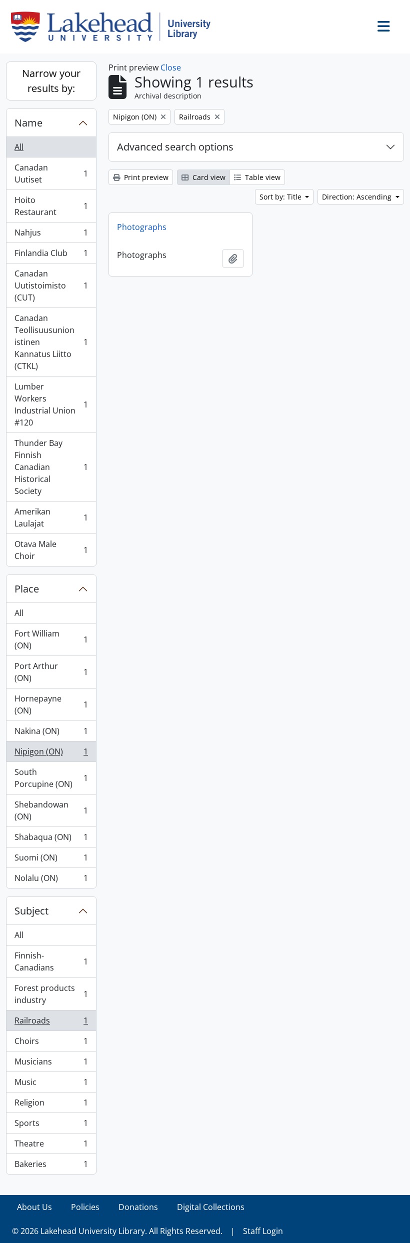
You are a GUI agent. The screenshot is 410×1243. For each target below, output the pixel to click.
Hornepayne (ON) (51, 704)
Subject (31, 911)
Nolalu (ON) (51, 880)
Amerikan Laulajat (51, 517)
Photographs (141, 227)
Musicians (51, 1064)
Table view (261, 177)
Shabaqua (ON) (51, 840)
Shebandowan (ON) (51, 810)
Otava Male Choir (51, 550)
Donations (138, 1207)
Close (170, 67)
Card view (208, 177)
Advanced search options (175, 147)
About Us (34, 1207)
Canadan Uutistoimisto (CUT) (51, 285)
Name (28, 123)
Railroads (51, 1023)
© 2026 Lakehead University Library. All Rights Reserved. (117, 1231)
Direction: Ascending (358, 197)
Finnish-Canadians (51, 961)
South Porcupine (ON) (51, 778)
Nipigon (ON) (51, 754)
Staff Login (263, 1231)
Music (51, 1084)
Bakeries (51, 1166)
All (19, 147)
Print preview (145, 177)
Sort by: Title (282, 197)
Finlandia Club (51, 256)
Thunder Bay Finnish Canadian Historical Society (51, 467)
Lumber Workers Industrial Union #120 (51, 404)
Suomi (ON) (51, 860)
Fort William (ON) (51, 639)
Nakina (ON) (51, 734)
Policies (85, 1207)
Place (26, 589)
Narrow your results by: (51, 80)
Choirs (51, 1044)
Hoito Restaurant (51, 206)
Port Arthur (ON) (51, 672)
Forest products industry (51, 994)
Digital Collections (210, 1207)
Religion (51, 1105)
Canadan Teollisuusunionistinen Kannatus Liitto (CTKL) (51, 342)
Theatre (51, 1146)
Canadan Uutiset (51, 173)
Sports (51, 1126)
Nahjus (51, 235)
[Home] (114, 27)
